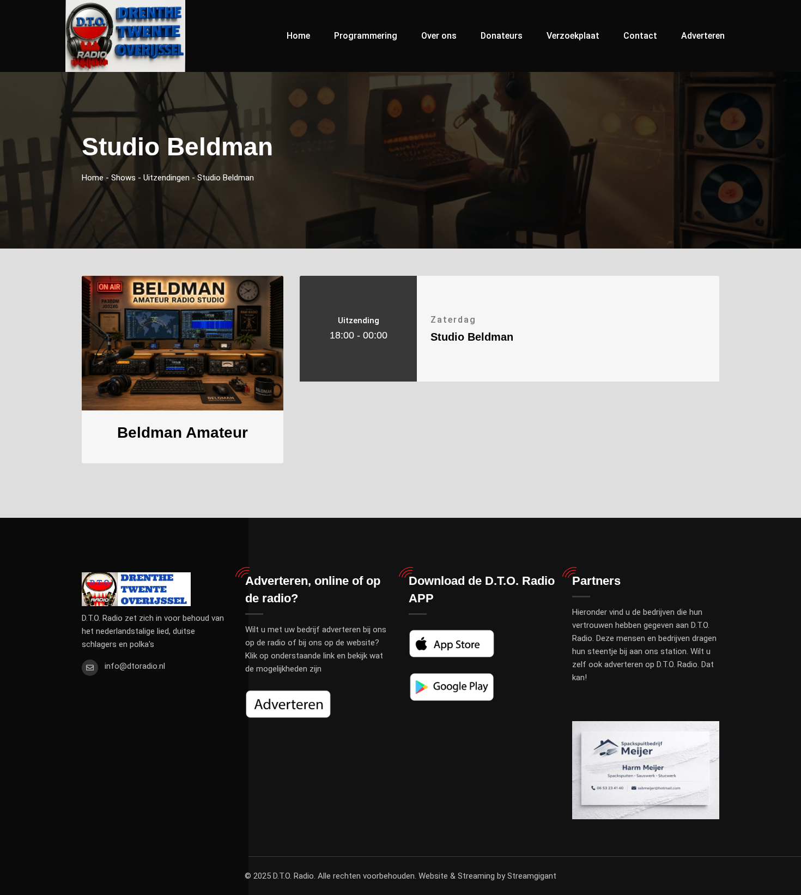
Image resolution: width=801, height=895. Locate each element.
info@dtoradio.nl (135, 666)
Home (298, 36)
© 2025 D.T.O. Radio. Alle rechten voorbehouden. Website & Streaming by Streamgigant (400, 876)
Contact (640, 36)
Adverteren (703, 36)
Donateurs (502, 36)
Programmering (365, 36)
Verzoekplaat (573, 36)
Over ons (439, 36)
